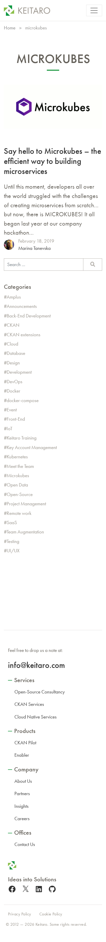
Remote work (19, 513)
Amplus (14, 297)
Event (12, 409)
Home (9, 28)
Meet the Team (20, 466)
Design (13, 363)
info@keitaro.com (36, 665)
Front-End (16, 419)
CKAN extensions (23, 334)
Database (16, 353)
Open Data (17, 485)
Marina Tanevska (34, 248)
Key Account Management (32, 447)
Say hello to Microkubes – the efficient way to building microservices (52, 161)
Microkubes (18, 475)
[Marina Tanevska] (9, 245)
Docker (13, 391)
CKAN (13, 325)
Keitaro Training (22, 438)
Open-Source (20, 494)
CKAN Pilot (25, 742)
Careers (22, 818)
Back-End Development (29, 316)
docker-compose (23, 400)
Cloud (12, 344)
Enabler (21, 755)
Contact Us (24, 844)
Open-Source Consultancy (39, 692)
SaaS (12, 522)
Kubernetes (17, 456)
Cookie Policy (50, 914)
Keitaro (41, 924)
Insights (21, 806)
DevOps (14, 381)
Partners (22, 793)
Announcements (22, 306)
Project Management (26, 503)
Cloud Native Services (35, 717)
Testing (13, 541)
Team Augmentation (25, 532)
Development (19, 372)
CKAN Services (29, 704)
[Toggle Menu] (94, 11)
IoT (9, 428)
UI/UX (13, 550)
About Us (23, 781)
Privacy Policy (19, 914)
